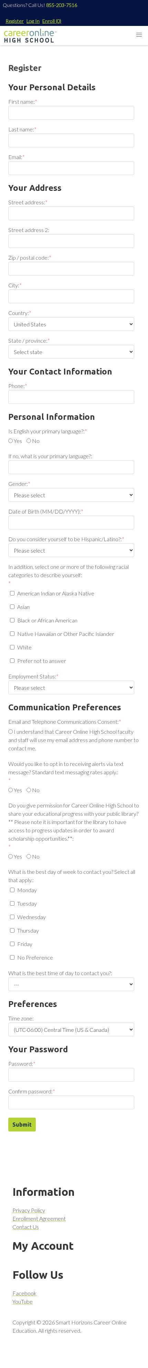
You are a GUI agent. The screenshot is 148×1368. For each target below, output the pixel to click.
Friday (24, 944)
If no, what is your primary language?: (50, 456)
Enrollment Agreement (39, 1218)
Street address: (26, 202)
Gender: (18, 483)
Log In (33, 21)
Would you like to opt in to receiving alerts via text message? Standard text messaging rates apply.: (66, 767)
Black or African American (47, 620)
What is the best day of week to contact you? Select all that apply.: (71, 875)
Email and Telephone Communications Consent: (63, 721)
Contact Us (25, 1226)
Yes (18, 440)
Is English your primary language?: (46, 431)
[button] (139, 35)
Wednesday (31, 917)
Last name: (21, 129)
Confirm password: (30, 1091)
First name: (21, 101)
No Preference (35, 957)
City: (13, 285)
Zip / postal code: (28, 257)
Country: (18, 312)
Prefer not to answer (41, 660)
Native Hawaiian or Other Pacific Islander (65, 633)
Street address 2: (28, 230)
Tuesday (27, 903)
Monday (27, 890)
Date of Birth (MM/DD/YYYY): (44, 511)
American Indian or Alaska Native (55, 593)
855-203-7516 (61, 5)
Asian (23, 606)
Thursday (28, 930)
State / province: (27, 340)
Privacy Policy (28, 1210)
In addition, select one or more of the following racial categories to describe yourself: (68, 570)
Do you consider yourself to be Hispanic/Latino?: (65, 539)
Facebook (24, 1293)
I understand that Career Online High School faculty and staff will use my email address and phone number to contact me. (73, 739)
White (24, 647)
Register (15, 21)
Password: (20, 1063)
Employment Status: (32, 676)
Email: (15, 157)
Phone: (16, 385)
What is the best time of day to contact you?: (60, 973)
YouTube (22, 1301)
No (36, 440)
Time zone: (21, 1018)
